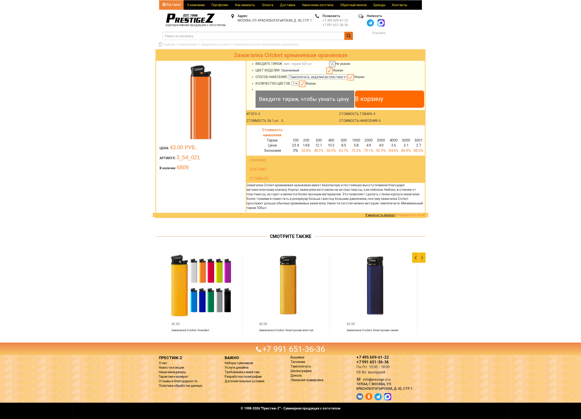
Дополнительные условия (244, 381)
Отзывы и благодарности (178, 381)
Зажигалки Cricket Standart (190, 330)
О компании (196, 5)
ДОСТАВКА (258, 169)
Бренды (379, 5)
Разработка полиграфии (243, 376)
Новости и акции (171, 367)
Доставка (287, 5)
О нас (163, 363)
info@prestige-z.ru (377, 379)
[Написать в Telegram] (370, 23)
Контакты (399, 5)
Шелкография (301, 371)
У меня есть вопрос (380, 215)
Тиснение (297, 362)
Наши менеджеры (172, 372)
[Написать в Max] (381, 23)
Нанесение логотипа (317, 5)
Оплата (267, 5)
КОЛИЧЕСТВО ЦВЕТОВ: (273, 83)
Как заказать (245, 5)
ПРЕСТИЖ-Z (170, 357)
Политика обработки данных (180, 385)
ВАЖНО (232, 357)
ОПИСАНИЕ (258, 160)
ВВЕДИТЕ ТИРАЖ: (269, 64)
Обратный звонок (353, 5)
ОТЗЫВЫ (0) (259, 178)
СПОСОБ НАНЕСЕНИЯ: (271, 77)
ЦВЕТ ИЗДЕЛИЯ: (268, 70)
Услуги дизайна (237, 367)
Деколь (296, 375)
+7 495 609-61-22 (335, 20)
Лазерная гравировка (306, 380)
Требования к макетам (242, 372)
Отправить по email (410, 215)
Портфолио (220, 5)
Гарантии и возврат (174, 376)
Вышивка (297, 357)
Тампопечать (300, 366)
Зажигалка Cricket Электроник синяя (372, 330)
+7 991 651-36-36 (335, 25)
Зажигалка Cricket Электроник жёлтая (286, 330)
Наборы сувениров (239, 363)
